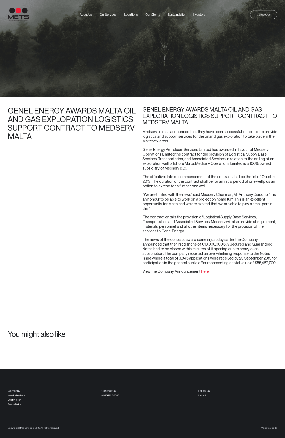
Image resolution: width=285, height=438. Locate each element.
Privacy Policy (14, 404)
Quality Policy (14, 399)
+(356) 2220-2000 (110, 395)
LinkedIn (202, 395)
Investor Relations (16, 395)
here (205, 271)
